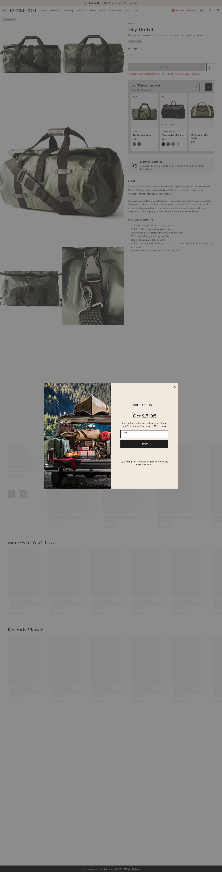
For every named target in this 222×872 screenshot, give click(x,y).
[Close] (174, 386)
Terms (149, 464)
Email (125, 432)
